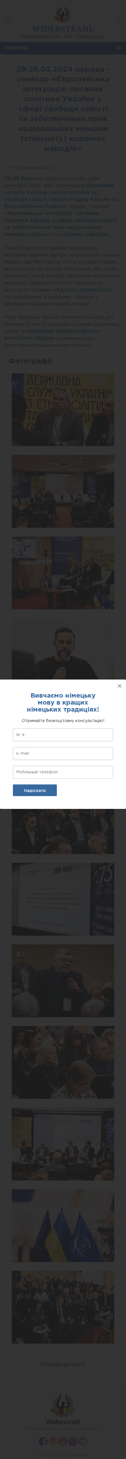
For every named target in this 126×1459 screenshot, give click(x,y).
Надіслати (35, 790)
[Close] (119, 686)
